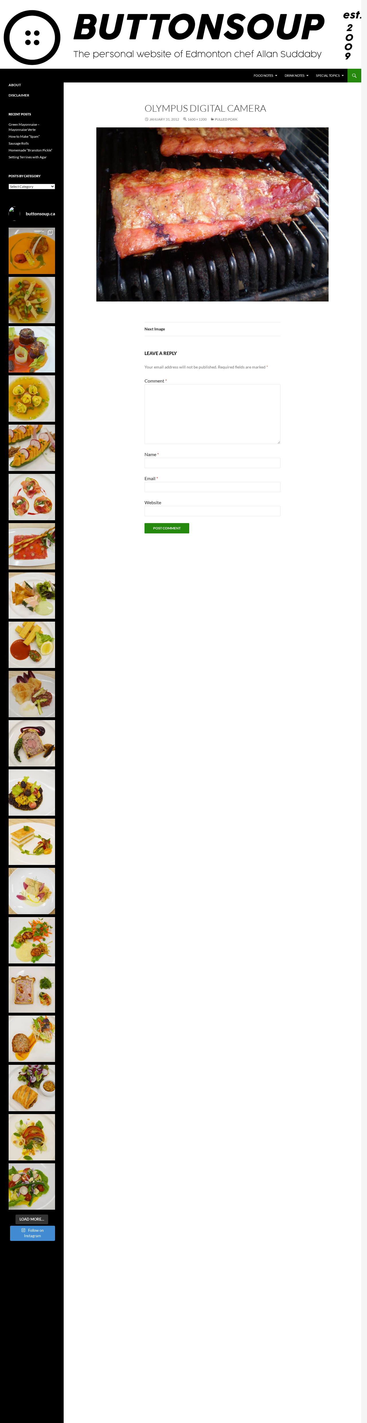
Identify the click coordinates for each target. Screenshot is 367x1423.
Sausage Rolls (19, 143)
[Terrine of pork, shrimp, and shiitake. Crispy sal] (32, 1039)
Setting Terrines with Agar (28, 157)
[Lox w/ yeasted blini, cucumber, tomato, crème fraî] (32, 497)
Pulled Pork (226, 119)
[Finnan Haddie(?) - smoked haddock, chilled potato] (32, 891)
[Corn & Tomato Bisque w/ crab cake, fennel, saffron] (32, 251)
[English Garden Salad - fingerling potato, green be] (32, 1186)
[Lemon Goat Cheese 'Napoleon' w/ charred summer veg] (32, 842)
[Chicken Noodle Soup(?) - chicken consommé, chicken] (32, 398)
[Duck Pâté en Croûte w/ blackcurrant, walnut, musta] (32, 743)
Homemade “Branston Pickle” (30, 150)
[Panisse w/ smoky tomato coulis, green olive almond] (32, 645)
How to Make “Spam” (24, 136)
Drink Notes (294, 75)
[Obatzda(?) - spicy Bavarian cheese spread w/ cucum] (32, 448)
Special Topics (328, 75)
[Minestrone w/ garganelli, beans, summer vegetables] (32, 300)
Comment (156, 380)
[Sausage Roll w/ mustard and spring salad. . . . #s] (32, 1088)
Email (151, 478)
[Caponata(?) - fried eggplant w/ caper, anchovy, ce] (32, 349)
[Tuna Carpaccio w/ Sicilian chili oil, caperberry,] (32, 546)
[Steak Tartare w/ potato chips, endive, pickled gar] (32, 694)
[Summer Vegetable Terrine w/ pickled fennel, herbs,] (32, 1137)
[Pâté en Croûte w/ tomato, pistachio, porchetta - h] (32, 989)
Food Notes (263, 75)
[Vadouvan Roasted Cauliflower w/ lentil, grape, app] (32, 792)
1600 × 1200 (197, 119)
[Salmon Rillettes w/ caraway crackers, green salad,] (32, 595)
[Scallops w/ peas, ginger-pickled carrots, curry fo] (32, 940)
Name (152, 454)
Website (153, 502)
